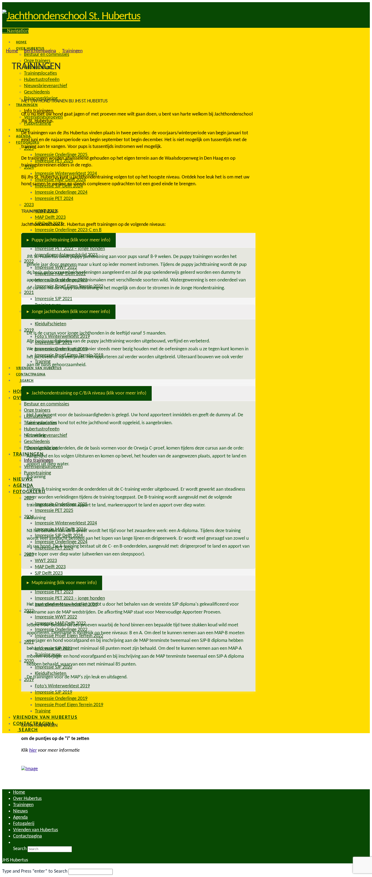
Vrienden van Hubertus (35, 830)
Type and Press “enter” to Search (34, 871)
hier (33, 750)
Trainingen (23, 805)
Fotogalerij (23, 823)
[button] (15, 31)
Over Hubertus (27, 798)
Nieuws (20, 811)
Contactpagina (27, 836)
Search (19, 848)
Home (19, 792)
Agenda (20, 817)
